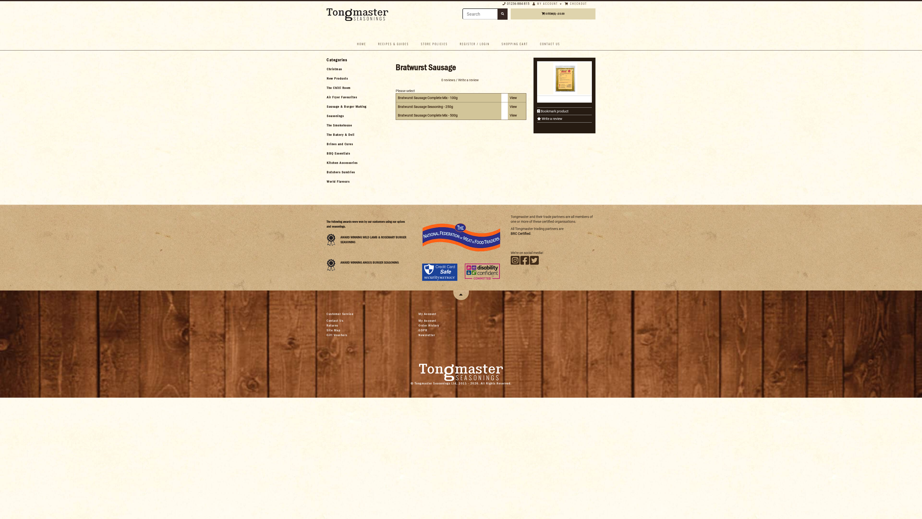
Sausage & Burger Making (347, 106)
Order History (429, 325)
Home (361, 44)
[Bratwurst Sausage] (565, 78)
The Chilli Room (339, 88)
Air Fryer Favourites (342, 97)
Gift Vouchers (337, 335)
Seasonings (335, 116)
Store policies (434, 44)
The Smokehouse (339, 125)
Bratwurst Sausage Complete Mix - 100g (428, 98)
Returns (332, 325)
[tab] (357, 69)
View (513, 98)
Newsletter (427, 335)
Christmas (334, 69)
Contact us (550, 44)
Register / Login (475, 44)
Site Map (333, 330)
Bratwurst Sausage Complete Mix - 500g (428, 115)
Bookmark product (554, 111)
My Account (547, 3)
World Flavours (338, 181)
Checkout (578, 3)
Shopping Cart (515, 44)
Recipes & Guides (393, 44)
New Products (337, 78)
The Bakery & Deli (341, 134)
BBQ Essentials (338, 153)
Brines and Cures (340, 144)
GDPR (423, 330)
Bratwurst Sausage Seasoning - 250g (425, 107)
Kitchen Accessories (342, 163)
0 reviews (448, 80)
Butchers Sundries (341, 172)
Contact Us (335, 320)
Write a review (551, 119)
